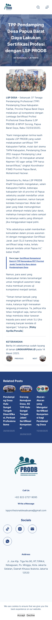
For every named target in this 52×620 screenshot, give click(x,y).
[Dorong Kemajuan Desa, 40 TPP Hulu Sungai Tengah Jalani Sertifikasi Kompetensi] (26, 388)
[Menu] (47, 7)
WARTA (35, 58)
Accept (21, 615)
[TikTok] (7, 529)
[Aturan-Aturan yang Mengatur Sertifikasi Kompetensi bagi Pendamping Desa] (43, 388)
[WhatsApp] (7, 541)
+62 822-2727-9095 (26, 497)
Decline (31, 615)
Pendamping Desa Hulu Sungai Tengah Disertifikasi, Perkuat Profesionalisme (9, 410)
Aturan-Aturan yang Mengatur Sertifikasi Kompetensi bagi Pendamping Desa (42, 410)
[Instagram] (20, 529)
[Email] (32, 529)
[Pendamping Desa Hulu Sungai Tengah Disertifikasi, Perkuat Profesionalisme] (9, 388)
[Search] (38, 7)
